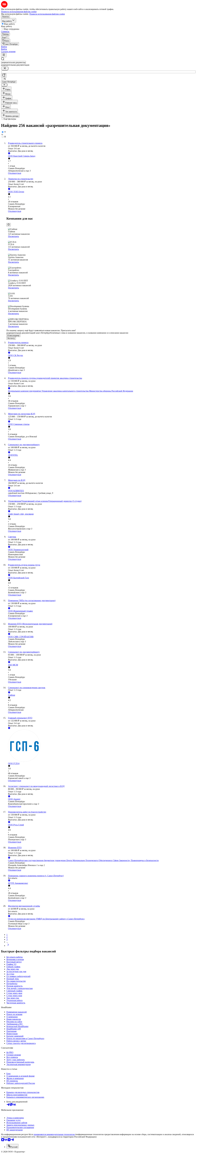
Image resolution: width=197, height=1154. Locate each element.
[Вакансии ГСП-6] (101, 746)
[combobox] (13, 62)
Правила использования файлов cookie (47, 14)
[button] (4, 47)
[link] (5, 40)
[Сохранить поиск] (3, 75)
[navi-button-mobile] (3, 55)
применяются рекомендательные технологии (54, 1134)
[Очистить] (5, 68)
